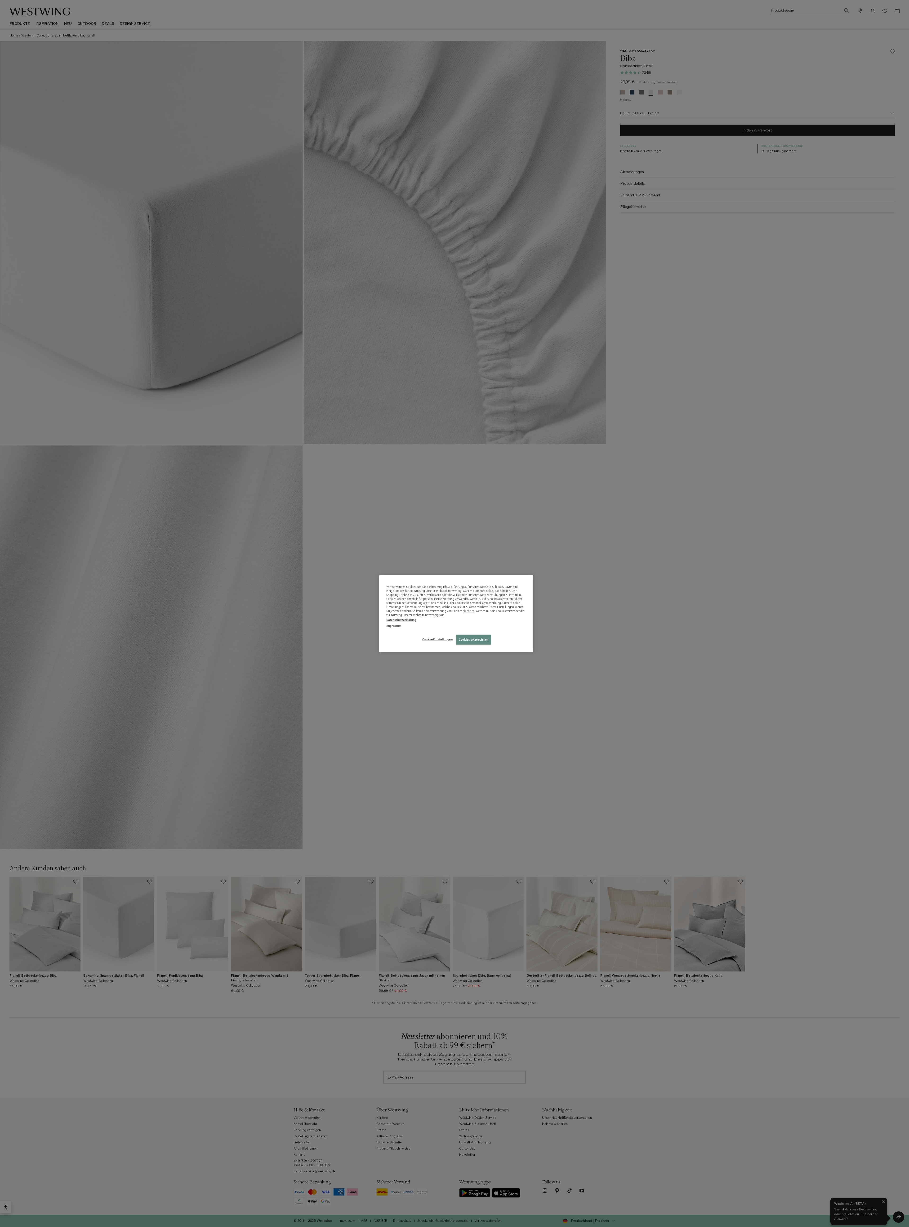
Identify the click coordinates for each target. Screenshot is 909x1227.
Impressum (393, 626)
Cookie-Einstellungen (437, 639)
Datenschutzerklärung (401, 620)
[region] (456, 613)
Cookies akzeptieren (474, 639)
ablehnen (469, 611)
